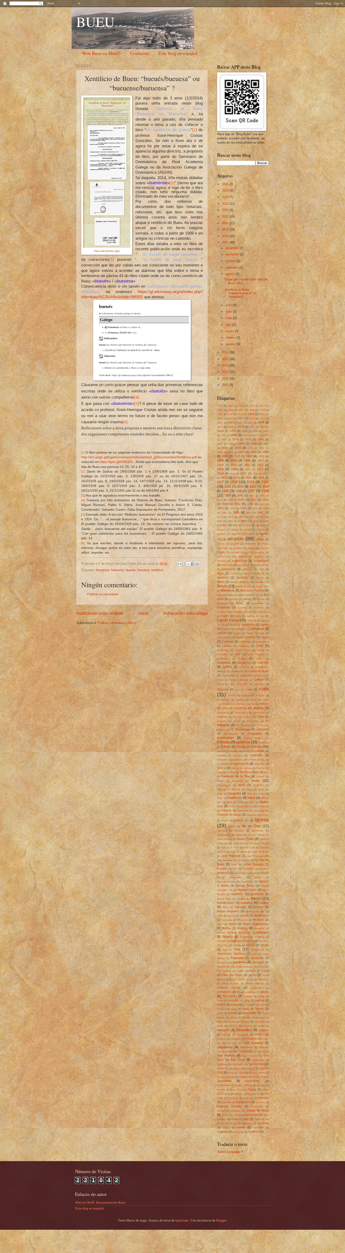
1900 (225, 456)
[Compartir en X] (188, 564)
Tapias (252, 1089)
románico (236, 1039)
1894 (261, 448)
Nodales (221, 941)
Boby (245, 595)
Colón (259, 658)
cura (264, 688)
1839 (261, 422)
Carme (249, 633)
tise (258, 1093)
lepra (234, 864)
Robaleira (243, 1034)
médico (264, 903)
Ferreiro (260, 776)
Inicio (143, 613)
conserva (244, 667)
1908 (220, 465)
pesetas (248, 996)
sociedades (252, 1081)
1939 (227, 495)
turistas (221, 1110)
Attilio (261, 569)
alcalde (235, 538)
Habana (226, 810)
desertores (258, 712)
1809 (251, 414)
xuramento (238, 1132)
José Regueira (231, 855)
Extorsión (260, 764)
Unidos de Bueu (257, 1110)
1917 (260, 469)
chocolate (222, 654)
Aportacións (223, 556)
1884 (231, 443)
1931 (227, 486)
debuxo (264, 703)
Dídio (260, 716)
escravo (221, 751)
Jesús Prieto (245, 839)
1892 (250, 448)
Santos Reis (256, 1064)
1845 (241, 426)
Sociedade (224, 1081)
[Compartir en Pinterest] (197, 564)
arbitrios (242, 556)
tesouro (239, 1093)
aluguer (235, 543)
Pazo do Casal (259, 970)
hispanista (259, 810)
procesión (249, 1013)
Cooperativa (228, 675)
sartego (237, 1068)
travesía (260, 1102)
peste (261, 996)
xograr (226, 1127)
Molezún (244, 915)
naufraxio (262, 932)
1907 (260, 460)
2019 (226, 229)
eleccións (263, 729)
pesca (265, 992)
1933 (252, 486)
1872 (246, 435)
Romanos (251, 1038)
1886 (254, 443)
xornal (241, 1127)
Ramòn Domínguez (253, 1017)
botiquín (233, 599)
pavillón (240, 971)
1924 (236, 477)
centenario (223, 650)
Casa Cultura (224, 637)
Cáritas (237, 633)
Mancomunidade (226, 881)
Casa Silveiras (246, 637)
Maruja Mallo (224, 898)
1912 (260, 465)
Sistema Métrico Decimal (252, 1077)
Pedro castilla (237, 979)
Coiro (242, 658)
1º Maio (243, 521)
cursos (231, 695)
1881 (260, 439)
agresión (221, 534)
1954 (220, 508)
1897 (241, 452)
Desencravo (241, 712)
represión (223, 1030)
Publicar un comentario (102, 594)
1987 (220, 521)
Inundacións (223, 835)
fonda (261, 789)
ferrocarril (237, 781)
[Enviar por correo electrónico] (179, 564)
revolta (226, 1034)
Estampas (256, 755)
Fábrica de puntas (241, 768)
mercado (240, 907)
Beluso (222, 586)
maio (229, 318)
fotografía (234, 793)
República (244, 1030)
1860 (255, 431)
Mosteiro (258, 919)
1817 (241, 418)
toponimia (233, 1098)
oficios (265, 945)
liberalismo (222, 868)
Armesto (221, 561)
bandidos (243, 577)
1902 (249, 456)
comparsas (244, 662)
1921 (255, 473)
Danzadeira (223, 699)
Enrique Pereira (253, 738)
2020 (226, 223)
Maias (257, 877)
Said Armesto (253, 1043)
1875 (266, 435)
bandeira (223, 577)
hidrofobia (243, 810)
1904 (220, 460)
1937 (251, 491)
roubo (265, 1039)
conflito (227, 667)
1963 (224, 512)
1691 (241, 410)
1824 (220, 422)
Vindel (234, 1119)
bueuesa (143, 570)
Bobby (234, 595)
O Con (224, 945)
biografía (222, 595)
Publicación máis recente (99, 613)
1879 (248, 439)
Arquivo (225, 565)
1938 (265, 491)
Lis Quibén (248, 868)
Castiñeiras (245, 641)
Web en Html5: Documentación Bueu (100, 1202)
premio (232, 1013)
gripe (251, 802)
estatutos (238, 759)
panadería (222, 962)
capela (264, 624)
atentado (247, 569)
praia (234, 1009)
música (242, 928)
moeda (231, 915)
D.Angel (260, 695)
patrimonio (247, 966)
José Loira (249, 847)
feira (266, 772)
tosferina (226, 1102)
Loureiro (238, 873)
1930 (265, 482)
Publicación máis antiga (185, 613)
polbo (234, 1004)
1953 (262, 504)
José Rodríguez (256, 856)
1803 (240, 414)
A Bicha (246, 525)
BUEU (95, 21)
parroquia (258, 962)
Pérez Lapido (230, 983)
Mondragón (261, 915)
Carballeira (257, 628)
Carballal (240, 629)
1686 (230, 410)
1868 (234, 435)
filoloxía (236, 789)
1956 (243, 508)
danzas (240, 699)
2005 (226, 385)
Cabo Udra (263, 612)
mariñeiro (237, 894)
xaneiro (231, 344)
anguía (251, 548)
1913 (220, 469)
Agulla (250, 534)
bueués (131, 570)
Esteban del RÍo (256, 759)
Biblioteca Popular (252, 590)
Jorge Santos (261, 843)
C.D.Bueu (222, 612)
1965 (236, 512)
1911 (247, 465)
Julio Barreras (224, 860)
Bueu (239, 603)
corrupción (222, 684)
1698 (251, 410)
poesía (221, 1004)
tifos (249, 1093)
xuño (229, 311)
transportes (243, 1102)
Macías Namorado (229, 877)
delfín (225, 708)
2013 (226, 372)
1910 (233, 465)
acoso (247, 529)
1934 (265, 486)
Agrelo (260, 529)
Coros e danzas (238, 679)
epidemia (243, 742)
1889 (237, 447)
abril (229, 324)
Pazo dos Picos (232, 975)
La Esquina (243, 860)
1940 (240, 495)
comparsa (223, 662)
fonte (220, 793)
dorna (237, 721)
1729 (262, 410)
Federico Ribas (249, 772)
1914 (234, 469)
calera (237, 616)
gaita (229, 802)
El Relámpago (240, 729)
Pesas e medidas (246, 992)
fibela (241, 785)
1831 (240, 422)
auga (220, 573)
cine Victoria (256, 654)
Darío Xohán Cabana (242, 704)
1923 (224, 477)
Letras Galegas (253, 864)
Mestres (258, 907)
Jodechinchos (240, 843)
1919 (232, 473)
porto (246, 1004)
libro (235, 868)
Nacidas (221, 932)
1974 (241, 517)
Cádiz (225, 616)
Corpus (259, 679)
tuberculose (257, 1106)
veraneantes (251, 1114)
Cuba (248, 689)
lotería (225, 872)
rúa (224, 1043)
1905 (233, 460)
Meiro (226, 907)
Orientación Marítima (231, 953)
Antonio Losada (240, 552)
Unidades (235, 1110)
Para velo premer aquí (106, 251)
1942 (262, 495)
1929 (250, 482)
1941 (252, 495)
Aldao (260, 539)
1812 (220, 418)
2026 (226, 184)
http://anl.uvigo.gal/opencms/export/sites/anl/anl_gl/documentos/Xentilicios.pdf (139, 457)
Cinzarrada (223, 658)
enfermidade (225, 738)
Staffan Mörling (243, 1085)
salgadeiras (225, 1047)
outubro (231, 261)
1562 (230, 405)
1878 (235, 439)
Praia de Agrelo (253, 1008)
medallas (247, 903)
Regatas (244, 1021)
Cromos (259, 684)
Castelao (227, 641)
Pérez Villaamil (255, 983)
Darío (254, 699)
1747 (220, 414)
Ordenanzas (257, 949)
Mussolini (259, 928)
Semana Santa (257, 1072)
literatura (264, 868)
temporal (225, 1093)
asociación (228, 569)
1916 (248, 469)
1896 (230, 452)
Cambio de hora (255, 616)
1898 (253, 452)
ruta (234, 1043)
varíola (225, 1115)
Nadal (234, 932)
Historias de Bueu (229, 814)
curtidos (245, 695)
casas (265, 637)
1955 (232, 508)
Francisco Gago (256, 793)
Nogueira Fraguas (242, 941)
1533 (220, 405)
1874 (256, 435)
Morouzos (242, 920)
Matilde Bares (226, 902)
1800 (230, 414)
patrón (261, 966)
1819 (252, 418)
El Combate (244, 725)
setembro (232, 267)
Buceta (261, 599)
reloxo (261, 1026)
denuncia (240, 708)
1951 (237, 504)
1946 (241, 499)
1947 (253, 499)
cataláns (226, 646)
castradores (262, 641)
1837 (250, 422)
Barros (246, 582)
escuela (221, 755)
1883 (220, 443)
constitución (236, 671)
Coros (220, 679)
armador (258, 556)
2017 (226, 242)
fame (219, 772)
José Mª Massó (260, 851)
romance (221, 1039)
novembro (233, 254)
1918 (220, 473)
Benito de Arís (243, 586)
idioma (224, 820)
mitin (262, 911)
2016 (226, 352)
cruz (237, 689)
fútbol (251, 797)
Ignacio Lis (241, 820)
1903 (261, 456)
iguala (232, 826)
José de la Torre (230, 847)
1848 (262, 427)
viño (246, 1119)
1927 (220, 482)
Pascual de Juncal (227, 966)
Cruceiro (222, 689)
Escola (256, 746)
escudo (259, 751)
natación (246, 932)
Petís (220, 1000)
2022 (226, 210)
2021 (226, 216)
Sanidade (222, 1064)
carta (261, 633)
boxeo (247, 599)
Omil (224, 949)
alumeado (250, 543)
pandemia (239, 962)
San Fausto (259, 1051)
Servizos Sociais (226, 1077)
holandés (251, 815)
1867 (223, 435)
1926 (261, 477)
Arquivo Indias (241, 565)
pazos (252, 975)
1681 (220, 410)
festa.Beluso (224, 785)
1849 (220, 431)
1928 (234, 482)
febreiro (231, 337)
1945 (230, 500)
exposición (241, 763)
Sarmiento (222, 1068)
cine (238, 654)
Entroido (223, 742)
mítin (219, 915)
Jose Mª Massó (238, 851)
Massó (256, 898)
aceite (234, 529)
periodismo (224, 992)
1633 (241, 405)
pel (251, 979)
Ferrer (220, 781)
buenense (222, 603)
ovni (254, 954)
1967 (260, 512)
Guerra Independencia (241, 806)
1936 (238, 491)
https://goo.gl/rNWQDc (116, 462)
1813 (230, 418)
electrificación (231, 733)
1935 (225, 491)
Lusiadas (252, 873)
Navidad (244, 937)
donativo (221, 721)
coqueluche (258, 675)
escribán (234, 751)
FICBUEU (258, 785)
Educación (253, 721)
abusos (221, 529)
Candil (233, 624)
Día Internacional (242, 717)
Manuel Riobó (247, 890)
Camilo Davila (228, 620)
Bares (221, 581)
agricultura (237, 534)
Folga (249, 789)
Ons (237, 949)
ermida (241, 746)
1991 (230, 521)
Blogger (221, 1220)
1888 (224, 447)
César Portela (243, 650)
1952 (250, 504)
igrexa (262, 819)
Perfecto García (228, 987)
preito (220, 1013)
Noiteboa (264, 941)
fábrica (221, 768)
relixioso (233, 1026)
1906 (247, 460)
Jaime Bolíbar (224, 839)
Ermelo (225, 746)
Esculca (238, 755)
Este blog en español (178, 53)
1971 (220, 517)
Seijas (231, 1072)
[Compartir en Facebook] (192, 564)
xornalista (258, 1127)
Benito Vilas (262, 586)
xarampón (247, 1123)
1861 (266, 431)
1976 (251, 517)
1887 (266, 443)
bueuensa (102, 570)
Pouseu (221, 1009)
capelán (226, 629)
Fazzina (231, 772)
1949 (225, 504)
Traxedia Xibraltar (229, 1106)
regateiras (259, 1021)
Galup (240, 802)
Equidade (263, 742)
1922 (266, 473)
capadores (248, 624)
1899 (265, 452)
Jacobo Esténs (256, 835)
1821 (262, 418)
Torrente (263, 1097)
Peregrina (263, 979)
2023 (226, 203)
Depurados (223, 712)
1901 (237, 456)
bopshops (182, 1220)
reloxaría (247, 1026)
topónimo (248, 1098)
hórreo (265, 815)
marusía (241, 898)
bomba (256, 595)
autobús (234, 573)
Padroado (236, 958)
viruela (233, 1123)
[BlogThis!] (183, 564)
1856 (244, 431)
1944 (220, 500)
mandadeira (247, 881)
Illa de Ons (251, 826)
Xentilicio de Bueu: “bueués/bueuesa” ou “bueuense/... (241, 293)
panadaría (257, 958)
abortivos (260, 525)
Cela (260, 645)
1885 (241, 443)
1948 (265, 499)
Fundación (234, 797)
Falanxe (260, 768)
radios (233, 1017)
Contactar (139, 53)
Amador (238, 548)
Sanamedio (258, 1060)
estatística (222, 759)
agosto (231, 274)
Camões (251, 620)
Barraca (234, 582)
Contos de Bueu (258, 671)
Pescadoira (229, 996)
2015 (226, 359)
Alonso (221, 543)
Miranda (249, 911)
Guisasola (263, 806)
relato (220, 1026)
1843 (220, 427)
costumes (242, 684)
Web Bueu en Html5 (101, 53)
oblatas (237, 945)
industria (239, 830)
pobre (247, 1000)
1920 (243, 473)
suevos (261, 1085)
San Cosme (240, 1051)
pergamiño (256, 988)
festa (255, 781)
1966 (249, 512)
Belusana (260, 582)
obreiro (250, 945)
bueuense (117, 570)
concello (263, 662)
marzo (230, 331)
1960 (266, 508)
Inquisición (257, 830)
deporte (258, 708)
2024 (226, 197)
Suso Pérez (236, 1089)
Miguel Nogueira (228, 911)
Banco (248, 573)
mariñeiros (257, 894)
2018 (226, 236)
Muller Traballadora (256, 924)
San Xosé (237, 1059)
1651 (251, 405)
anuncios (259, 552)
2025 (226, 190)
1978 (262, 517)
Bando (260, 577)
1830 (230, 422)
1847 (252, 427)
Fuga (220, 798)
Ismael (239, 835)
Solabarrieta (223, 1085)
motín (220, 924)
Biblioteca (227, 590)
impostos (222, 830)
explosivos (222, 764)
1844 (230, 427)
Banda (260, 573)
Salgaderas (246, 1047)
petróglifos (233, 1000)
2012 (226, 378)
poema (259, 1000)
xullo (229, 305)
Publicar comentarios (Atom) (117, 623)
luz (262, 872)
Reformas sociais (226, 1021)
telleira (265, 1089)
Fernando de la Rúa (235, 776)
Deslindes (222, 717)
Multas (226, 928)
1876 (224, 439)
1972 (230, 517)
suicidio (221, 1089)
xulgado (222, 1131)
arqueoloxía (239, 560)
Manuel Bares (244, 885)
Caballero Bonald (242, 612)
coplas (243, 675)
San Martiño (226, 1055)
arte (266, 565)
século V (250, 1068)
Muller (233, 924)
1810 (262, 414)
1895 (220, 452)
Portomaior (259, 1004)
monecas (227, 920)
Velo (236, 1115)
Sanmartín (238, 1064)
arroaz (256, 565)
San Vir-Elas (249, 1055)
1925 (248, 477)
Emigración (255, 733)
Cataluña (244, 646)
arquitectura (261, 560)
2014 (226, 365)
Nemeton (259, 937)
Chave (260, 650)
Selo (241, 1072)
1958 (255, 508)
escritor (247, 751)
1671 (262, 405)
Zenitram (253, 1131)
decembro (233, 248)
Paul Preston (224, 971)
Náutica (227, 936)
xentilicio (157, 570)
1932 (240, 486)
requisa (264, 1030)
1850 (233, 431)
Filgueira (221, 789)
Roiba (259, 1034)
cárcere (222, 633)
